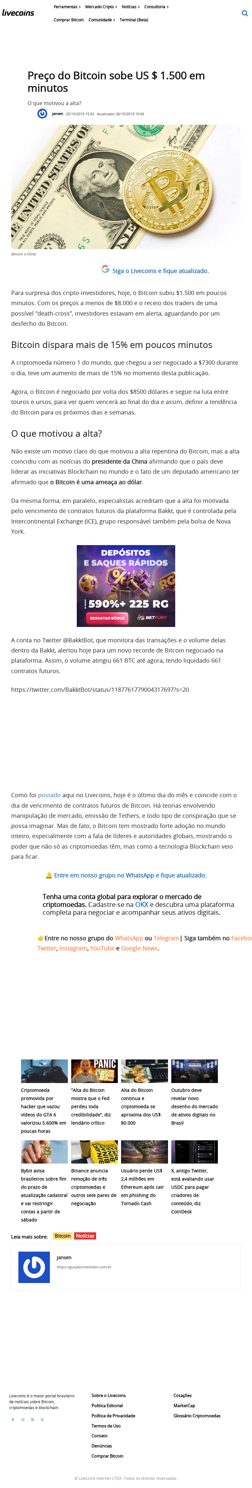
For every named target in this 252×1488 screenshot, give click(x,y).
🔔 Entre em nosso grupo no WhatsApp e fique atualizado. (126, 875)
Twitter (46, 948)
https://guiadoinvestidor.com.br (84, 1266)
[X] (42, 1420)
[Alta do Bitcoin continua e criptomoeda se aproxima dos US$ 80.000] (144, 1071)
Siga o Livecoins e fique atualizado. (161, 271)
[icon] (245, 13)
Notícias (85, 1235)
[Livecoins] (18, 14)
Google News (139, 948)
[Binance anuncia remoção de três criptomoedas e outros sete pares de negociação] (94, 1152)
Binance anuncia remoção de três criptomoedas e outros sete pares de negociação (93, 1186)
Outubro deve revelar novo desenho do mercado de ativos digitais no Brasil (194, 1106)
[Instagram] (22, 1420)
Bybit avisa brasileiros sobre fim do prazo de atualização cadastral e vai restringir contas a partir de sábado (44, 1195)
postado (49, 795)
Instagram (73, 948)
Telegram (166, 938)
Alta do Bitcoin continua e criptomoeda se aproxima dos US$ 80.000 (141, 1106)
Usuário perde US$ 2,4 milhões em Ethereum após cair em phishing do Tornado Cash (142, 1186)
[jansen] (44, 114)
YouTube (102, 948)
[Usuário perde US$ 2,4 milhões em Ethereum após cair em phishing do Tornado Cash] (144, 1152)
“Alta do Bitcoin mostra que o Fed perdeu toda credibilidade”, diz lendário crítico (91, 1106)
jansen (57, 113)
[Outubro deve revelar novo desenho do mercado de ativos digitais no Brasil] (194, 1071)
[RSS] (32, 1420)
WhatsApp (129, 938)
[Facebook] (12, 1420)
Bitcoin (63, 1235)
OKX (141, 904)
